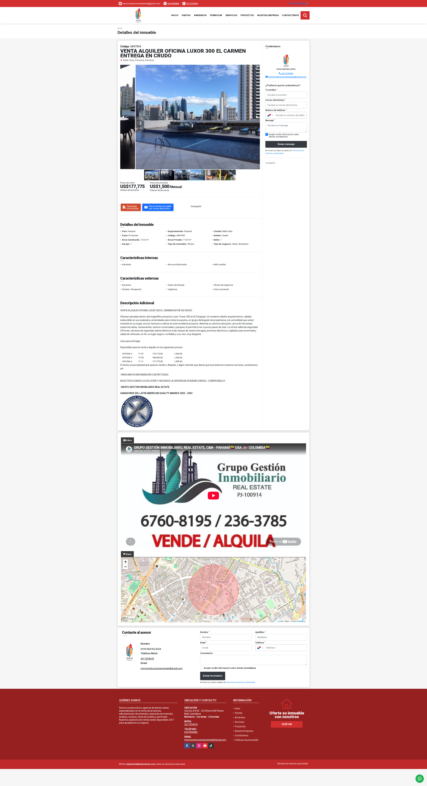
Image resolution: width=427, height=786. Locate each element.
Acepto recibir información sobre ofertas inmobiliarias (230, 668)
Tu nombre (271, 90)
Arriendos (200, 15)
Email (203, 642)
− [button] (125, 567)
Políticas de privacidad (246, 740)
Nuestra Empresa (268, 15)
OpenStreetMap (298, 621)
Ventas (186, 15)
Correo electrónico (275, 100)
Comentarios (206, 653)
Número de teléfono (276, 110)
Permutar (216, 15)
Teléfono (260, 642)
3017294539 (192, 3)
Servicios (231, 15)
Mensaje (270, 120)
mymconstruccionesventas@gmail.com (287, 77)
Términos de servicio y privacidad (241, 682)
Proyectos (247, 15)
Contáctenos (290, 15)
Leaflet (280, 621)
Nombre (204, 632)
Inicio (174, 15)
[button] (257, 67)
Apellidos (260, 632)
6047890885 (173, 3)
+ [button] (125, 562)
